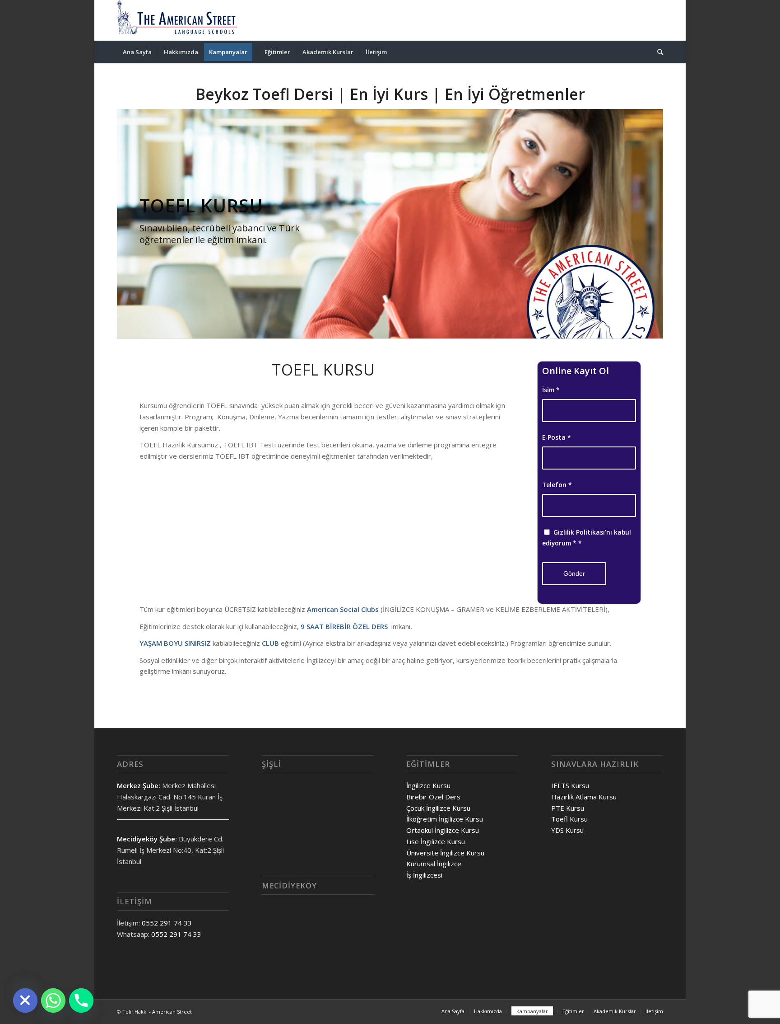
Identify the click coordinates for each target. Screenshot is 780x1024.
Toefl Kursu (569, 818)
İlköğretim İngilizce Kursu (444, 818)
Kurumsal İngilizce (433, 863)
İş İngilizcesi (424, 874)
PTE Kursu (567, 808)
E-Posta (556, 437)
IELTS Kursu (570, 785)
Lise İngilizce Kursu (435, 841)
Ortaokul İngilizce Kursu (442, 830)
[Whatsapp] (53, 1000)
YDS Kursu (567, 830)
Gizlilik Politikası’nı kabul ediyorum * (586, 538)
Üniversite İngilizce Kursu (445, 852)
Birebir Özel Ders (433, 796)
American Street (172, 1011)
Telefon (557, 484)
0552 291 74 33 (167, 922)
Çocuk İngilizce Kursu (438, 808)
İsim (551, 389)
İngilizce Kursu (428, 785)
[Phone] (81, 1000)
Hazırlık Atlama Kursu (584, 796)
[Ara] (657, 52)
